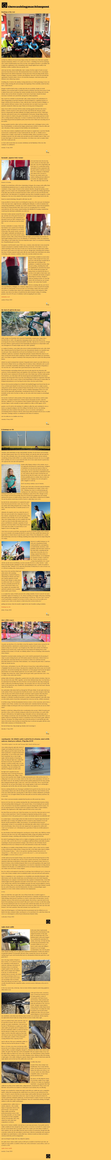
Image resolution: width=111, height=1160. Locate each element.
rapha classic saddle (6, 1148)
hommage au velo (5, 607)
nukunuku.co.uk (5, 297)
